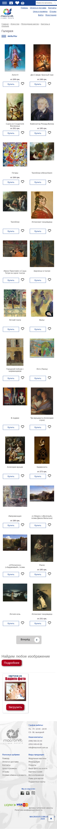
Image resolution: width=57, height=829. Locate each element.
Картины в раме (35, 772)
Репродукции (34, 762)
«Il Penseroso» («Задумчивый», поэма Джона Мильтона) (15, 567)
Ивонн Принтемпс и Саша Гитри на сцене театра (15, 272)
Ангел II (15, 75)
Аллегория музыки (15, 467)
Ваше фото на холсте (38, 768)
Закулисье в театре (42, 271)
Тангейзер (15, 222)
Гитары (15, 173)
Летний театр (15, 320)
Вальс (42, 320)
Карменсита (42, 467)
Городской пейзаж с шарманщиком (15, 370)
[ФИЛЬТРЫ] (4, 36)
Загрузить (15, 707)
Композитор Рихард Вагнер (42, 124)
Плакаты (32, 765)
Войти (40, 15)
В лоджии (15, 418)
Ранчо (42, 565)
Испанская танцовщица (42, 222)
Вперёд (25, 639)
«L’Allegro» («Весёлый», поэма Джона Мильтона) (41, 517)
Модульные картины (37, 758)
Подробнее (11, 662)
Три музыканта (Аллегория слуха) (42, 419)
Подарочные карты (37, 782)
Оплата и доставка (38, 8)
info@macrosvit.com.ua (38, 748)
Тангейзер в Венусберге (42, 173)
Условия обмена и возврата (14, 775)
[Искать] (55, 3)
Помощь (24, 8)
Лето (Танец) (42, 369)
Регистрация (50, 15)
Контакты (52, 8)
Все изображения (36, 775)
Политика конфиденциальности (28, 810)
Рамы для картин (36, 778)
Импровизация (15, 516)
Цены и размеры (40, 11)
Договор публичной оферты (41, 808)
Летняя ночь (15, 614)
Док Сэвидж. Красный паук (42, 75)
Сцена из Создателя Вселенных (15, 125)
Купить (11, 84)
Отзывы (53, 11)
